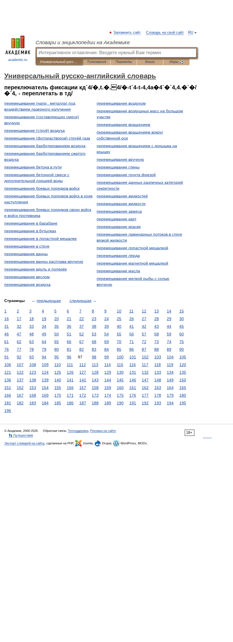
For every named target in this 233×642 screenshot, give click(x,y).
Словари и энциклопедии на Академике (83, 42)
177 (145, 395)
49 (44, 334)
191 (132, 403)
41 (131, 326)
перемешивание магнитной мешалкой (132, 263)
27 (144, 318)
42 (144, 326)
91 (6, 357)
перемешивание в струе (26, 246)
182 (20, 403)
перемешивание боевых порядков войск (42, 188)
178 (157, 395)
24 (106, 318)
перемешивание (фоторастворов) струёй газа (47, 138)
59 (169, 334)
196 (7, 410)
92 (19, 357)
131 (132, 372)
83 (94, 349)
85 (119, 349)
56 (131, 334)
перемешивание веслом (27, 276)
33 (31, 326)
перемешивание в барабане (30, 223)
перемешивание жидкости (121, 203)
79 (44, 349)
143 (95, 380)
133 (157, 372)
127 (82, 372)
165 (182, 387)
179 (170, 395)
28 (156, 318)
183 (32, 403)
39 (106, 326)
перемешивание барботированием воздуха (45, 145)
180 (182, 395)
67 (81, 341)
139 (45, 380)
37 (81, 326)
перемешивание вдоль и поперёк (35, 269)
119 (170, 364)
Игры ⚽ (177, 62)
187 (82, 403)
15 (181, 311)
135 (182, 372)
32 (19, 326)
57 (144, 334)
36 (69, 326)
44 (169, 326)
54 (106, 334)
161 (132, 387)
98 (94, 357)
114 (107, 364)
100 (120, 357)
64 (44, 341)
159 (107, 387)
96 (69, 357)
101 (132, 357)
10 (119, 311)
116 (132, 364)
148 (157, 380)
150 (182, 380)
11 (131, 311)
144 (107, 380)
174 (107, 395)
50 (56, 334)
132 (145, 372)
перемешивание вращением (123, 124)
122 (20, 372)
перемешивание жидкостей (122, 196)
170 (57, 395)
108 (32, 364)
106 (7, 364)
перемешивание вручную (120, 159)
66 (69, 341)
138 (32, 380)
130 (120, 372)
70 (119, 341)
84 (106, 349)
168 (32, 395)
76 (6, 349)
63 (31, 341)
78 (31, 349)
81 (69, 349)
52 (81, 334)
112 (82, 364)
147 (145, 380)
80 (56, 349)
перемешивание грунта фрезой (126, 174)
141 (70, 380)
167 (20, 395)
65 (56, 341)
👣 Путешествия (21, 435)
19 (44, 318)
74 (169, 341)
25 (119, 318)
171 (70, 395)
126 (70, 372)
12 (144, 311)
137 (20, 380)
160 (120, 387)
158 (95, 387)
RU (190, 33)
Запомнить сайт (127, 33)
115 (120, 364)
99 (106, 357)
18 (31, 318)
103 (157, 357)
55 (119, 334)
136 (7, 380)
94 (44, 357)
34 (44, 326)
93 (31, 357)
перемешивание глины (118, 167)
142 (82, 380)
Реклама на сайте (103, 430)
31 (6, 326)
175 (120, 395)
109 (45, 364)
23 (94, 318)
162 (145, 387)
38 (94, 326)
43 (156, 326)
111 (70, 364)
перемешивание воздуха (27, 284)
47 (19, 334)
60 (181, 334)
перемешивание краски (119, 226)
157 (82, 387)
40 (119, 326)
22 (81, 318)
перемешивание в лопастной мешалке (40, 238)
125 (57, 372)
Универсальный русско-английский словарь (59, 62)
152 (20, 387)
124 (45, 372)
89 (169, 349)
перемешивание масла (118, 271)
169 (45, 395)
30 (181, 318)
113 (95, 364)
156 (70, 387)
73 (156, 341)
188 (95, 403)
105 (182, 357)
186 (70, 403)
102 (145, 357)
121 (7, 372)
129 (107, 372)
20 (56, 318)
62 (19, 341)
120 (182, 364)
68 (94, 341)
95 (56, 357)
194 (170, 403)
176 (132, 395)
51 (69, 334)
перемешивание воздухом (121, 103)
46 (6, 334)
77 (19, 349)
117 (145, 364)
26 (131, 318)
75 (181, 341)
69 (106, 341)
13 (156, 311)
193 (157, 403)
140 (57, 380)
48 (31, 334)
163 (157, 387)
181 (7, 403)
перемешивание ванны (26, 254)
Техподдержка (78, 430)
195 (182, 403)
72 (144, 341)
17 (19, 318)
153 (32, 387)
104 (170, 357)
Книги (150, 62)
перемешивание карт (116, 219)
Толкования (96, 62)
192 (145, 403)
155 (57, 387)
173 (95, 395)
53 (94, 334)
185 (57, 403)
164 (170, 387)
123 (32, 372)
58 (156, 334)
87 (144, 349)
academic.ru (17, 60)
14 (169, 311)
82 (81, 349)
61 (6, 341)
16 (6, 318)
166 (7, 395)
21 (69, 318)
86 (131, 349)
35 (56, 326)
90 (181, 349)
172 (82, 395)
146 (132, 380)
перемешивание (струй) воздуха (34, 130)
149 (170, 380)
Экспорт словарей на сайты (24, 443)
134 (170, 372)
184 (45, 403)
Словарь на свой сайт (165, 33)
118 (157, 364)
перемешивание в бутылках (30, 231)
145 (120, 380)
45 (181, 326)
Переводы (123, 62)
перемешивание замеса (119, 211)
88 (156, 349)
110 (57, 364)
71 (131, 341)
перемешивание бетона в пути (33, 167)
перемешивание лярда (118, 255)
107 (20, 364)
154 (45, 387)
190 (120, 403)
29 (169, 318)
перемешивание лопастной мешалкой (132, 248)
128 (95, 372)
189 (107, 403)
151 (7, 387)
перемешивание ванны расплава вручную (43, 261)
